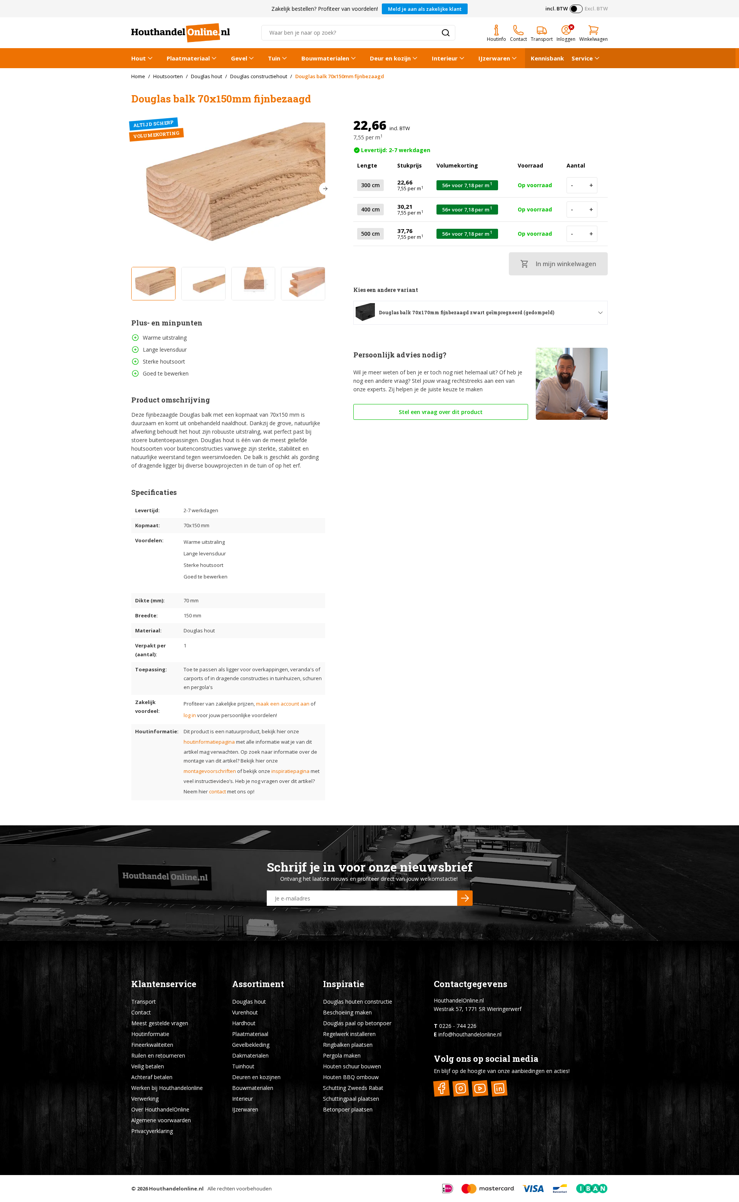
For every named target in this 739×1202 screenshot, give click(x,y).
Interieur (445, 58)
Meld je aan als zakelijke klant (424, 8)
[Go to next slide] (325, 189)
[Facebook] (441, 1088)
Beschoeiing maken (347, 1012)
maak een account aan (282, 703)
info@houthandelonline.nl (470, 1034)
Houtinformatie (150, 1034)
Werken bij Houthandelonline (167, 1087)
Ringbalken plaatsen (348, 1044)
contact (217, 791)
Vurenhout (245, 1012)
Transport (143, 1001)
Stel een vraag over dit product (441, 412)
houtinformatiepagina (209, 741)
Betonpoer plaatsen (348, 1109)
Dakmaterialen (250, 1055)
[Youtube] (480, 1088)
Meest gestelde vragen (159, 1023)
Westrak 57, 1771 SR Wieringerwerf (478, 1009)
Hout (138, 58)
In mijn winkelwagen (566, 264)
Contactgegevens (470, 983)
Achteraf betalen (151, 1077)
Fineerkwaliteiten (152, 1044)
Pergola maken (342, 1055)
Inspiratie (343, 983)
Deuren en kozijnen (256, 1077)
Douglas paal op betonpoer (357, 1023)
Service (582, 58)
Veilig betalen (147, 1066)
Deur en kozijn (390, 58)
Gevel (239, 58)
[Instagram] (461, 1088)
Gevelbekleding (250, 1044)
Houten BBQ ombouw (351, 1077)
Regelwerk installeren (349, 1034)
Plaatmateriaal (188, 58)
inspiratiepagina (290, 771)
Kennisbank (547, 58)
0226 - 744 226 (458, 1025)
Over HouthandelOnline (160, 1109)
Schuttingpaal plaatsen (351, 1098)
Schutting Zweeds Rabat (353, 1087)
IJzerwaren (494, 58)
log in (190, 715)
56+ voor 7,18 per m (467, 185)
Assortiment (258, 983)
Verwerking (145, 1098)
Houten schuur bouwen (352, 1066)
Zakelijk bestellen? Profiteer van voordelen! (324, 8)
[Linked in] (499, 1088)
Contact (141, 1012)
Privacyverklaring (152, 1131)
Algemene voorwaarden (161, 1120)
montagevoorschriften (210, 771)
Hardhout (244, 1023)
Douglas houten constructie (357, 1001)
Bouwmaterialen (325, 58)
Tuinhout (243, 1066)
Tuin (274, 58)
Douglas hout (249, 1001)
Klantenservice (163, 983)
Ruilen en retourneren (158, 1055)
